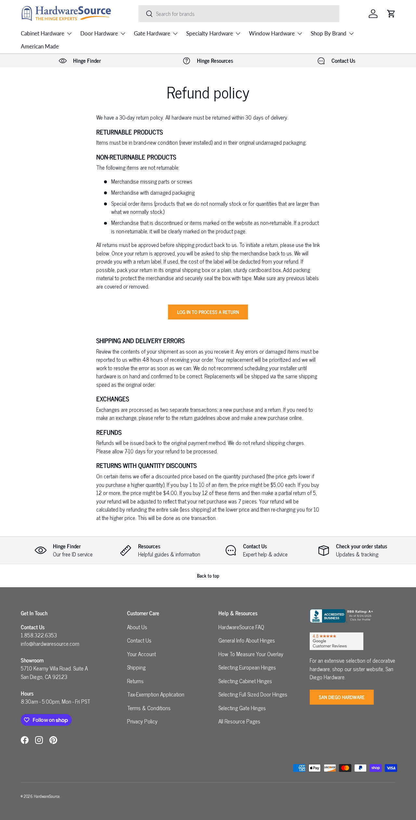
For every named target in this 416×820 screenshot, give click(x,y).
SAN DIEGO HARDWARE (342, 697)
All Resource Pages (239, 721)
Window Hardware (272, 33)
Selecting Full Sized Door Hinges (252, 694)
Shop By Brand (328, 33)
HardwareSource (46, 796)
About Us (137, 626)
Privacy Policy (142, 721)
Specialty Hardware (209, 33)
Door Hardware (99, 33)
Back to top (208, 575)
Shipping (136, 667)
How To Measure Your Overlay (250, 653)
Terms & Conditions (149, 707)
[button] (391, 14)
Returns (135, 680)
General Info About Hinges (246, 640)
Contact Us (139, 640)
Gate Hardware (152, 33)
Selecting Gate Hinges (242, 707)
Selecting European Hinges (247, 667)
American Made (40, 46)
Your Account (141, 653)
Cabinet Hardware (42, 33)
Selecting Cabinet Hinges (245, 680)
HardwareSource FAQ (241, 626)
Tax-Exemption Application (155, 694)
